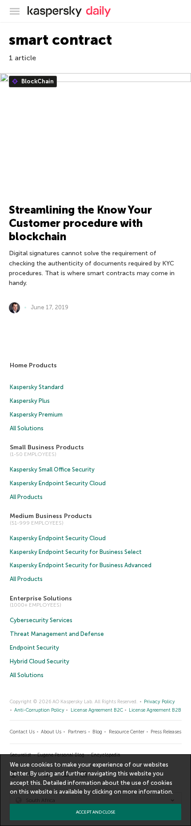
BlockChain (37, 81)
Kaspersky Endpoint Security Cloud (58, 483)
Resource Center (126, 732)
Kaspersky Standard (37, 387)
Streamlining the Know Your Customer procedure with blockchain (80, 223)
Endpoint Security (34, 647)
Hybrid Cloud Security (39, 661)
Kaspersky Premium (36, 414)
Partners (77, 732)
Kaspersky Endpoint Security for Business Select (76, 552)
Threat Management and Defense (57, 634)
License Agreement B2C (97, 710)
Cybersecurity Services (41, 620)
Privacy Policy (159, 702)
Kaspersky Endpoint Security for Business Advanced (80, 565)
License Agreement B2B (155, 710)
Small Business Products (47, 447)
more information (147, 791)
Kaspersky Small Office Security (52, 469)
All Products (26, 497)
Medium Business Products (51, 516)
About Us (51, 732)
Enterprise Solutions (41, 598)
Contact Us (22, 732)
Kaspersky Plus (30, 400)
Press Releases (166, 732)
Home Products (33, 365)
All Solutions (27, 428)
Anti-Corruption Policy (39, 710)
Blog (97, 732)
